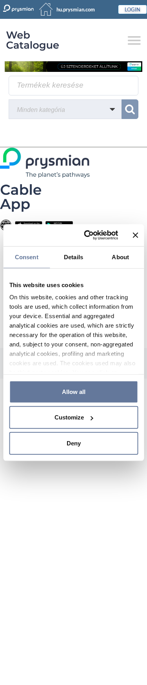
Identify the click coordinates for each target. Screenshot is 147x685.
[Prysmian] (73, 66)
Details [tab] (73, 256)
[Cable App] (20, 197)
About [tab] (120, 256)
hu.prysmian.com (75, 9)
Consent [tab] (26, 256)
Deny (74, 443)
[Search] (130, 109)
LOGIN (132, 9)
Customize (69, 417)
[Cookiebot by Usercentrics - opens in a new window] (87, 235)
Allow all (73, 391)
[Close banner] (135, 235)
